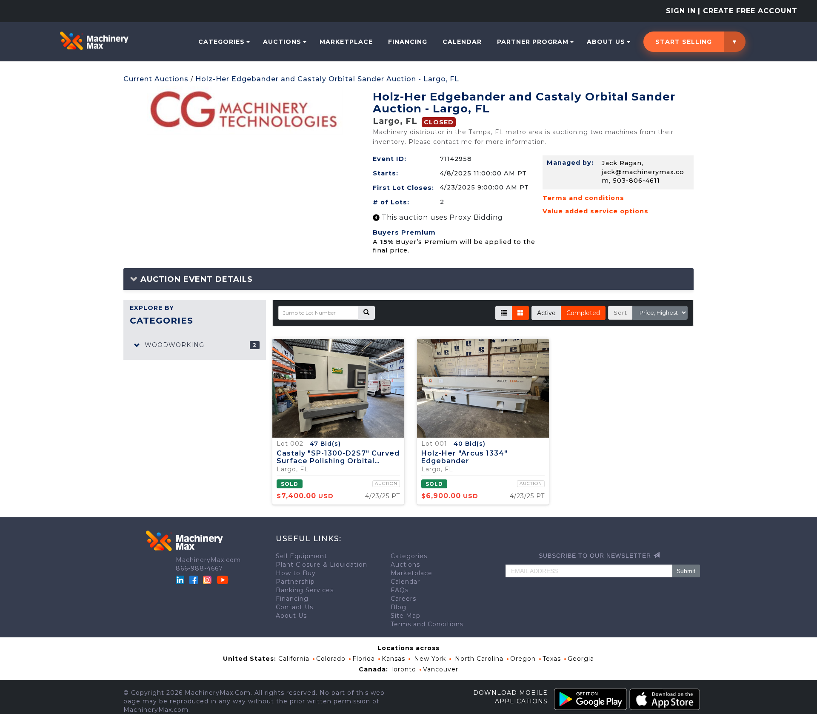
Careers (403, 598)
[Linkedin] (181, 579)
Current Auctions (156, 79)
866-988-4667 (199, 568)
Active (546, 313)
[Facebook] (193, 579)
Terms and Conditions (427, 624)
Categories (221, 42)
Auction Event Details (195, 279)
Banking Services (305, 590)
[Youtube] (223, 579)
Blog (398, 607)
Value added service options (595, 211)
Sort (620, 312)
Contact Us (294, 607)
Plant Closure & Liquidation (321, 564)
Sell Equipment (301, 556)
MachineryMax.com (208, 560)
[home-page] (94, 40)
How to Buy (296, 573)
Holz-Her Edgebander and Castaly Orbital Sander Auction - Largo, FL (327, 79)
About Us (606, 42)
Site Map (405, 615)
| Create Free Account (747, 11)
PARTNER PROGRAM (532, 42)
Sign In (681, 11)
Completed (583, 313)
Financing (407, 42)
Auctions (282, 42)
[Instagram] (208, 579)
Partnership (295, 581)
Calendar (462, 42)
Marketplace (346, 42)
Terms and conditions (583, 198)
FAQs (399, 590)
